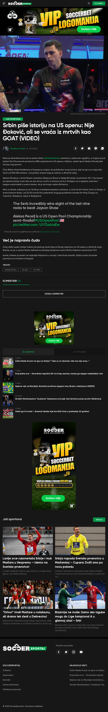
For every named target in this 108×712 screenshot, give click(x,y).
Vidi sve (99, 520)
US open (36, 270)
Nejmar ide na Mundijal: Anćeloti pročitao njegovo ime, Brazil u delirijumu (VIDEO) (55, 386)
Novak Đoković (52, 158)
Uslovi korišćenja (11, 684)
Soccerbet (99, 3)
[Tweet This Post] (82, 149)
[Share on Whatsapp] (102, 149)
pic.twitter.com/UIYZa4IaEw (36, 224)
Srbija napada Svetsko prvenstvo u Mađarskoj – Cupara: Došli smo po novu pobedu (79, 563)
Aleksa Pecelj (11, 270)
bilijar (25, 270)
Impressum (8, 675)
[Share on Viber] (96, 149)
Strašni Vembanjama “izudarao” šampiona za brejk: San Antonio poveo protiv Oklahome (58, 399)
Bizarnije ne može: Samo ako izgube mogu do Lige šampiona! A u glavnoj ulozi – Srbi (80, 616)
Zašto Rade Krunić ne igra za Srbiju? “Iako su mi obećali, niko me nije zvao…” (52, 361)
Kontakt (6, 680)
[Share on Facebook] (75, 149)
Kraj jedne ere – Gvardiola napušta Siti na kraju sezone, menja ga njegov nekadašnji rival (59, 373)
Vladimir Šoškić (18, 148)
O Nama (7, 670)
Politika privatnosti (12, 689)
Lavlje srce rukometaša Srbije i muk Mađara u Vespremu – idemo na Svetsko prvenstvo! (27, 563)
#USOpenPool (47, 220)
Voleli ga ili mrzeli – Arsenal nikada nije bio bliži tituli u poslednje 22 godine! (52, 411)
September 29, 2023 (49, 231)
